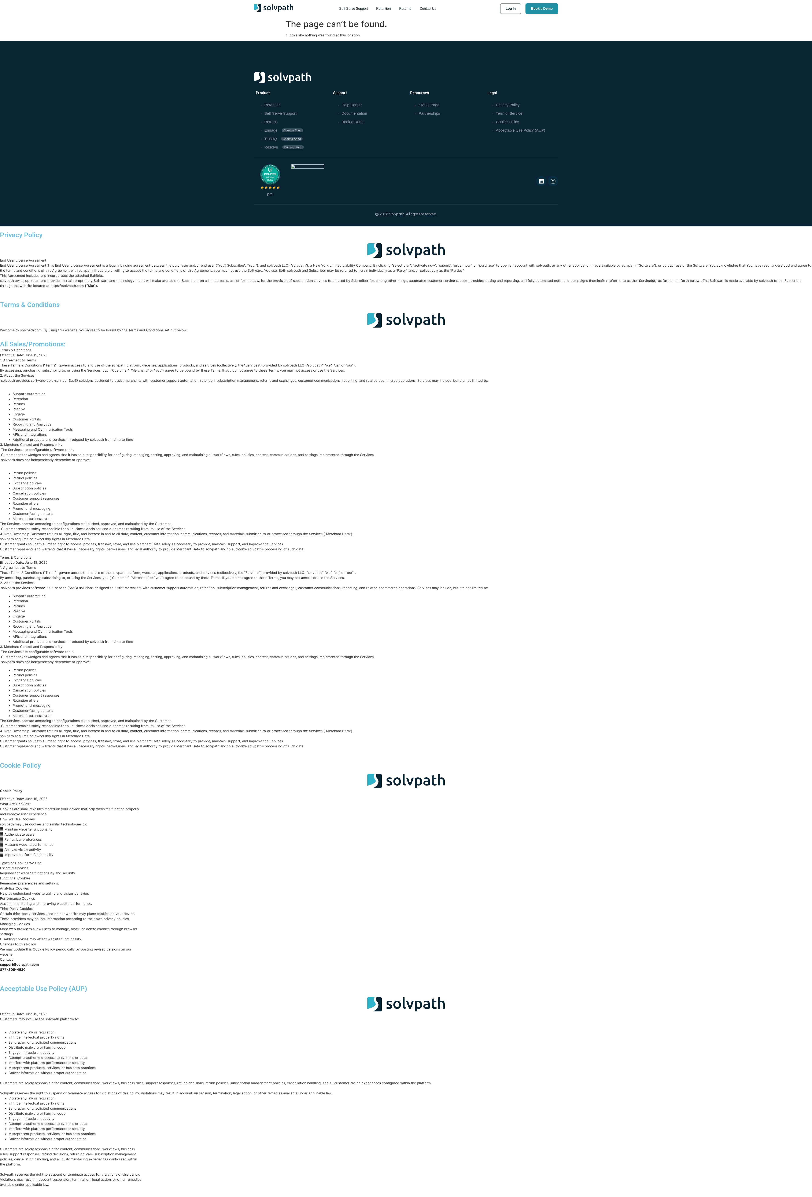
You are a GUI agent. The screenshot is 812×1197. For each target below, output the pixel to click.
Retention (383, 8)
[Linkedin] (541, 181)
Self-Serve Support (353, 8)
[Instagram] (553, 181)
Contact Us (428, 8)
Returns (405, 8)
